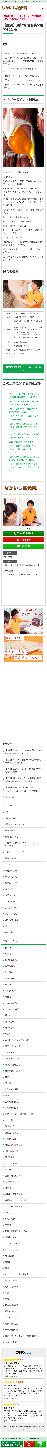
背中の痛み (10, 966)
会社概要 (9, 932)
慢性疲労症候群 (12, 1330)
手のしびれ (10, 1015)
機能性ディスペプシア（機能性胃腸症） (22, 1336)
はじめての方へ (12, 818)
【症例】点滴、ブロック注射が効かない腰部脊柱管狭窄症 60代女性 (23, 752)
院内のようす (11, 883)
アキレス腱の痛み (12, 1243)
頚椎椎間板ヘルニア (13, 1071)
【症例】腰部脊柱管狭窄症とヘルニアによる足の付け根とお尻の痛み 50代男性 (23, 427)
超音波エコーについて (14, 852)
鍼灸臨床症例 (11, 871)
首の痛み (9, 948)
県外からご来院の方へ (14, 824)
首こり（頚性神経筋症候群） (17, 1040)
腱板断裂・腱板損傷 (13, 1145)
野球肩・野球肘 (12, 1126)
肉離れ (8, 1262)
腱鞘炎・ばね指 (12, 1133)
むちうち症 (10, 1219)
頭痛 (7, 1096)
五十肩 (8, 1083)
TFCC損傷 (9, 1157)
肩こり (8, 1034)
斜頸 (7, 1293)
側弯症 (8, 1299)
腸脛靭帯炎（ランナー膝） (16, 1200)
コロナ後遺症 (11, 1342)
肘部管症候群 (11, 1317)
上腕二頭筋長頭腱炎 (13, 1176)
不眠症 (8, 1213)
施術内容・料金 (12, 837)
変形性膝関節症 (12, 1102)
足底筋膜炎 (10, 1256)
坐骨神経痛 (10, 1052)
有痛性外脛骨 (11, 1182)
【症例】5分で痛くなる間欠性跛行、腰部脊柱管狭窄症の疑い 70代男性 (23, 779)
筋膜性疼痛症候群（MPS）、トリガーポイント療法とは (23, 844)
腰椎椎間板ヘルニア (13, 1058)
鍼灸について (11, 858)
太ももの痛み (11, 1003)
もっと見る (10, 797)
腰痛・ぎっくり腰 (12, 1046)
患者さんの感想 (12, 877)
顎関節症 (9, 1188)
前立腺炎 (9, 1225)
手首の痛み (10, 978)
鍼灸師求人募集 (12, 920)
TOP (7, 812)
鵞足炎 (8, 1169)
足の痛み (9, 985)
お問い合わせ (11, 895)
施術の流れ (10, 889)
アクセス (9, 865)
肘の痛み (9, 972)
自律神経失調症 (12, 1089)
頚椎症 (8, 1077)
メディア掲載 (11, 914)
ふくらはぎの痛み (12, 1009)
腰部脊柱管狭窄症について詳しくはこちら (23, 368)
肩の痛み (9, 954)
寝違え (8, 1268)
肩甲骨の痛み (11, 960)
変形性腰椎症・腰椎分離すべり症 (19, 1114)
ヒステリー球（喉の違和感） (17, 1274)
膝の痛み (9, 997)
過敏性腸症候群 (12, 1324)
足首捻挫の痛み (12, 1305)
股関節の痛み (11, 991)
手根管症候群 (11, 1139)
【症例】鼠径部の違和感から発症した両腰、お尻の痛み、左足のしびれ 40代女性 (24, 449)
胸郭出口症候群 (12, 1151)
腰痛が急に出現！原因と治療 (21, 442)
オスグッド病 (11, 1163)
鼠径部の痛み (11, 1237)
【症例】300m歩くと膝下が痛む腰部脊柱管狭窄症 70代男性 (23, 761)
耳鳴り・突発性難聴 (13, 1194)
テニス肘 (9, 1120)
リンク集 (9, 926)
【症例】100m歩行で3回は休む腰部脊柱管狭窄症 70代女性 (23, 770)
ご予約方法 (10, 901)
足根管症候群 (11, 1311)
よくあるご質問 (12, 908)
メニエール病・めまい (14, 1207)
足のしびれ (10, 1028)
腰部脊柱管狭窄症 (12, 1065)
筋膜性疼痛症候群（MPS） (17, 1231)
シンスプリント (12, 1250)
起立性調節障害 (12, 1287)
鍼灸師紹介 (10, 831)
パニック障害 (11, 1280)
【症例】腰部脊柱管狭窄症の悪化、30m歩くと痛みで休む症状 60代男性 (23, 467)
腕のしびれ (10, 1022)
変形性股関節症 (12, 1108)
